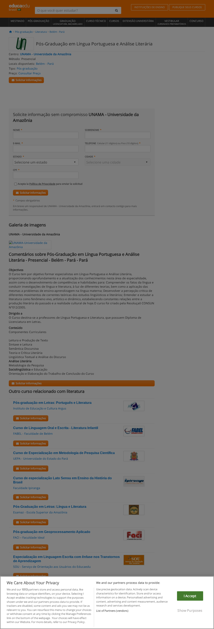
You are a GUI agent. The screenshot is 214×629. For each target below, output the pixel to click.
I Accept (190, 596)
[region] (107, 602)
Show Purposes (189, 610)
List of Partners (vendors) (112, 611)
